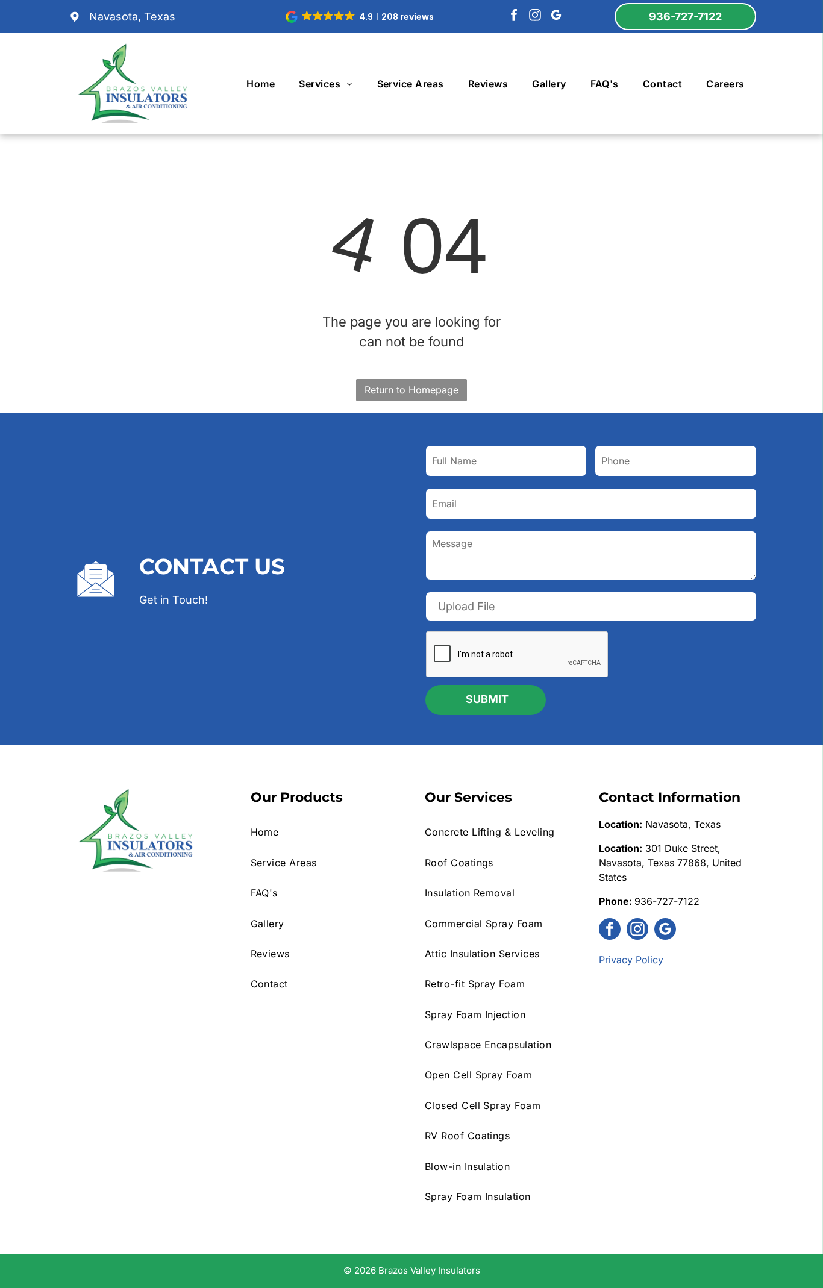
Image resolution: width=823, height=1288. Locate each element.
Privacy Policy (631, 960)
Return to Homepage (411, 390)
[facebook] (514, 16)
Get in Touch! (173, 599)
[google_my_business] (556, 16)
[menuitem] (260, 83)
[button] (361, 17)
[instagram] (535, 16)
